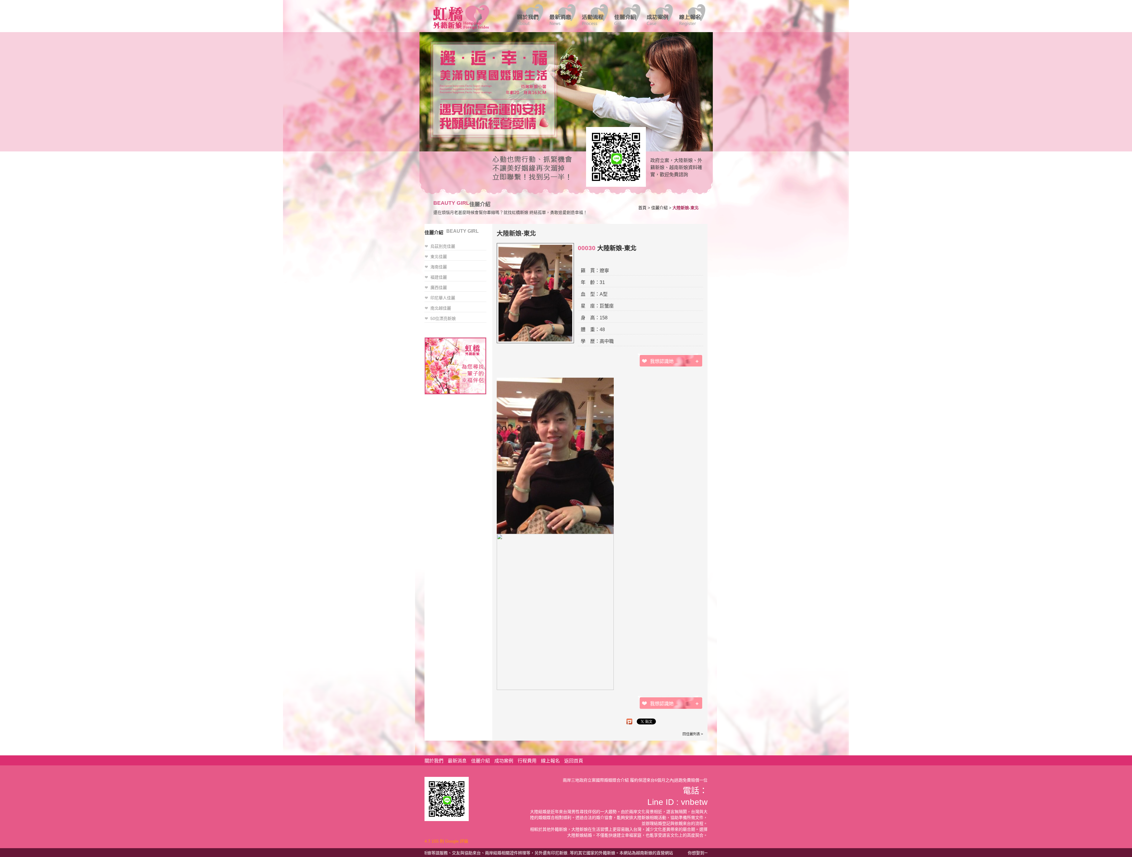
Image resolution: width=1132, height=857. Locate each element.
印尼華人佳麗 (442, 297)
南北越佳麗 (440, 308)
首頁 (642, 207)
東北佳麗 (438, 256)
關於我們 (433, 760)
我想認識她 (662, 361)
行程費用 (527, 760)
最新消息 (457, 760)
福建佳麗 (438, 277)
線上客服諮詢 (614, 156)
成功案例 (503, 760)
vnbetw (694, 802)
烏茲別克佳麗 (442, 246)
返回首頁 (573, 760)
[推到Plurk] (629, 721)
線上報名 (550, 760)
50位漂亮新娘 (443, 318)
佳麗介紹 (659, 207)
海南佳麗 (438, 267)
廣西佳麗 (438, 287)
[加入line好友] (446, 798)
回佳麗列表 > (692, 734)
